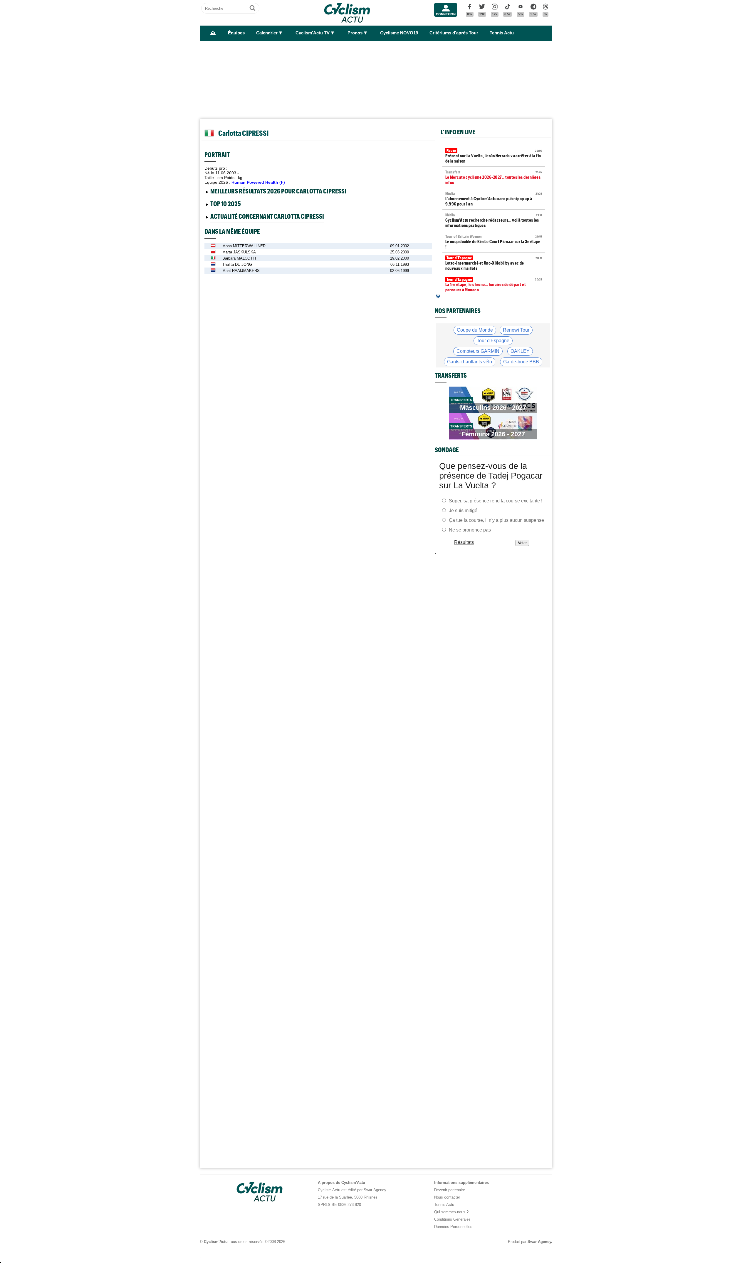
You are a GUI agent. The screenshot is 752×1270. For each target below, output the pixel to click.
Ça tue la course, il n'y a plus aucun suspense (496, 520)
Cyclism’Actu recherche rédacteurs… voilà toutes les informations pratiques (493, 220)
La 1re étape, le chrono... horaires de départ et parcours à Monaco (493, 284)
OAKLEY (520, 351)
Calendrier (267, 33)
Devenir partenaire (449, 1190)
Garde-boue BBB (521, 361)
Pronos (355, 33)
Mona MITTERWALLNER (244, 246)
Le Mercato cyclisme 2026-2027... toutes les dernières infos (493, 177)
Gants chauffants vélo (469, 361)
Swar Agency (539, 1241)
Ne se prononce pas (470, 529)
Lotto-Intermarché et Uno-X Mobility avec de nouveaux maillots (493, 263)
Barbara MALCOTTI (239, 258)
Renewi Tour (516, 329)
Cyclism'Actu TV (313, 33)
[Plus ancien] (438, 296)
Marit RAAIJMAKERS (241, 270)
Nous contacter (447, 1197)
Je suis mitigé (463, 510)
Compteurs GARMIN (477, 351)
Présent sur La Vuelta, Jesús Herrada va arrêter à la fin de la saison (493, 155)
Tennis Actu (502, 33)
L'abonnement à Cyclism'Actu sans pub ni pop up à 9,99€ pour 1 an (493, 198)
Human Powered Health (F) (258, 182)
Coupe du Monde (475, 329)
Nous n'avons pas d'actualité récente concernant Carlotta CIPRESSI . (268, 217)
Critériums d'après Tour (453, 33)
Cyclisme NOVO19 (399, 33)
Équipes (236, 33)
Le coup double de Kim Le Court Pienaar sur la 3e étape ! (493, 241)
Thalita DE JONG (237, 264)
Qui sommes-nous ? (451, 1212)
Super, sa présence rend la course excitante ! (495, 500)
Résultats (464, 542)
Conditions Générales (452, 1219)
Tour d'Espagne (493, 340)
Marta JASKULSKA (239, 252)
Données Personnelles (453, 1226)
